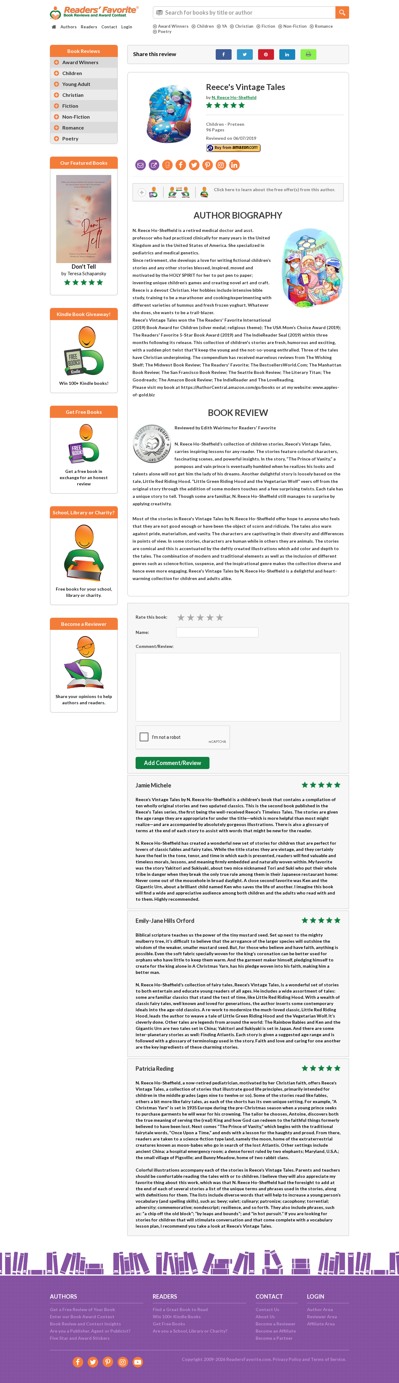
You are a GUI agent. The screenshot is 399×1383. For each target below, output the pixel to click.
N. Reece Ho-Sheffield (234, 97)
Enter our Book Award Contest (82, 1316)
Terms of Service (328, 1359)
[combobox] (251, 12)
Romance (324, 26)
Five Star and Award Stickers (80, 1338)
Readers (89, 26)
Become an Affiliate (276, 1330)
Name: (142, 632)
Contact (109, 26)
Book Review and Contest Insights (85, 1323)
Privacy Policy (287, 1359)
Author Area (320, 1309)
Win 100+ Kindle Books (177, 1316)
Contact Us (267, 1309)
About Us (265, 1316)
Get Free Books (169, 1323)
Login (126, 26)
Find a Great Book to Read (180, 1309)
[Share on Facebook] (224, 54)
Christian (244, 26)
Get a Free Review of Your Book (82, 1309)
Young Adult (76, 84)
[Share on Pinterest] (266, 54)
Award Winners (173, 26)
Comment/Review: (155, 646)
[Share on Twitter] (245, 54)
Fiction (268, 26)
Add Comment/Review (172, 762)
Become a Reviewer (276, 1323)
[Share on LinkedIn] (287, 54)
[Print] (308, 54)
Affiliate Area (321, 1323)
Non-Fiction (295, 26)
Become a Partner (274, 1338)
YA (224, 26)
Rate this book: (151, 617)
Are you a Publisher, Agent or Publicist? (90, 1330)
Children (205, 26)
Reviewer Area (322, 1316)
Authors (68, 26)
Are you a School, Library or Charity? (190, 1330)
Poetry (164, 31)
